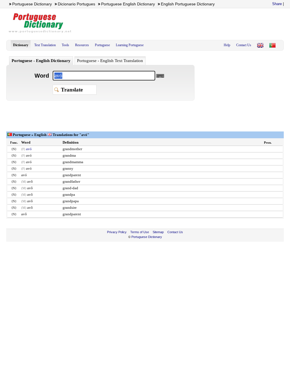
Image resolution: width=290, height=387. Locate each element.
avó (29, 149)
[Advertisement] (181, 23)
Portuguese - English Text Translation (110, 60)
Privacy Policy (117, 232)
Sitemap (158, 232)
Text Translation (45, 45)
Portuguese (102, 45)
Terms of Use (139, 232)
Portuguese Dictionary (146, 237)
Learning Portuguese (130, 45)
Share (277, 4)
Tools (65, 45)
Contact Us (243, 45)
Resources (82, 45)
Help (227, 45)
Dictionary (20, 45)
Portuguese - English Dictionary (41, 60)
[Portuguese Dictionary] (260, 45)
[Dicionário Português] (272, 45)
